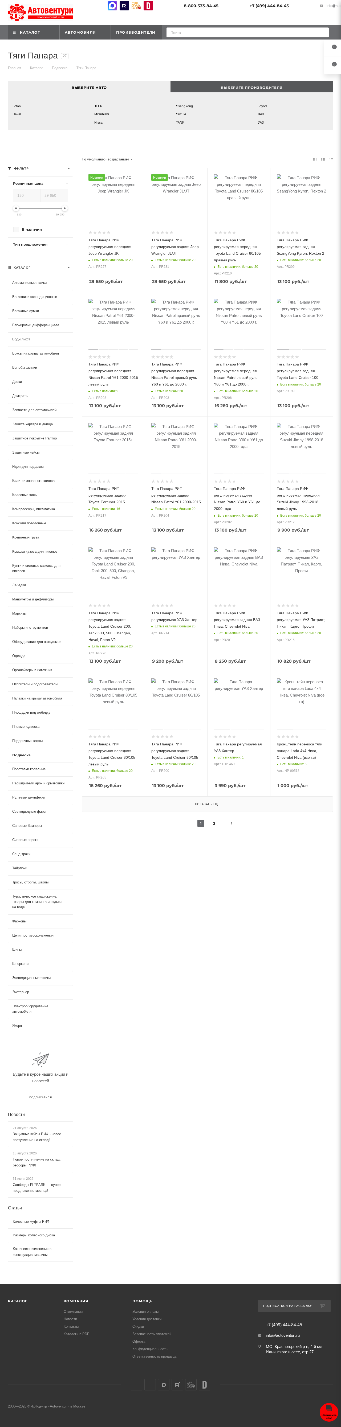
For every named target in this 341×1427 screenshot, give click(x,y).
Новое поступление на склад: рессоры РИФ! (37, 1162)
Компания (76, 1301)
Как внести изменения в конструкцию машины (32, 1252)
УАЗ (261, 122)
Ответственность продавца (154, 1356)
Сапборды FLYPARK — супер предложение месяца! (36, 1188)
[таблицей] (331, 159)
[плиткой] (314, 159)
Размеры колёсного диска (34, 1235)
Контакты (71, 1326)
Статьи (15, 1208)
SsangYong (184, 106)
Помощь (142, 1301)
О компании (73, 1312)
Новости (16, 1114)
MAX (112, 5)
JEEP (98, 106)
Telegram (100, 5)
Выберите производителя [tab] (252, 87)
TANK (180, 122)
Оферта (138, 1341)
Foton (17, 106)
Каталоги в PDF (76, 1334)
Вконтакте (88, 5)
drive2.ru (148, 5)
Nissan (99, 122)
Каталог (17, 1301)
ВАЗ (261, 114)
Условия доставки (146, 1319)
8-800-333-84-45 (201, 5)
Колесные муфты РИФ (31, 1222)
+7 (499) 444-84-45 (269, 5)
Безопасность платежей (151, 1334)
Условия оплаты (145, 1312)
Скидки (138, 1326)
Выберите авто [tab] (89, 87)
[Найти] (323, 32)
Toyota (262, 106)
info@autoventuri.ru (283, 1335)
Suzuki (181, 114)
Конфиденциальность (150, 1349)
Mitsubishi (101, 114)
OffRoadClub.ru (136, 5)
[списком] (323, 159)
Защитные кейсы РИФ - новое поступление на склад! (37, 1137)
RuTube (124, 5)
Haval (17, 114)
